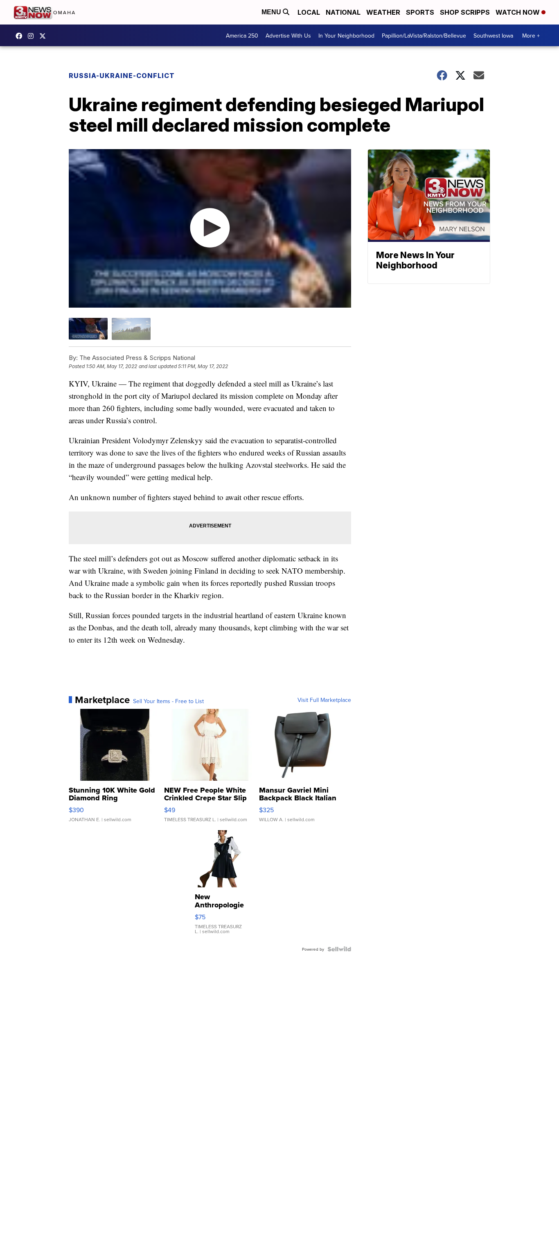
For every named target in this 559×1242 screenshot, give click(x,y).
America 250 (242, 35)
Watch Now (518, 12)
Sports (420, 12)
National (343, 12)
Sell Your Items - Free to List (168, 701)
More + (531, 35)
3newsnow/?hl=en (33, 36)
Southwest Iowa (493, 35)
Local (309, 12)
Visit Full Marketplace (324, 700)
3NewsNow (21, 36)
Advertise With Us (288, 35)
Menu (272, 12)
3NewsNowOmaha (44, 36)
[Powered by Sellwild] (339, 949)
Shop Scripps (465, 12)
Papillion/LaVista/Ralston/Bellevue (424, 35)
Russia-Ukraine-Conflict (122, 75)
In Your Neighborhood (346, 35)
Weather (383, 12)
